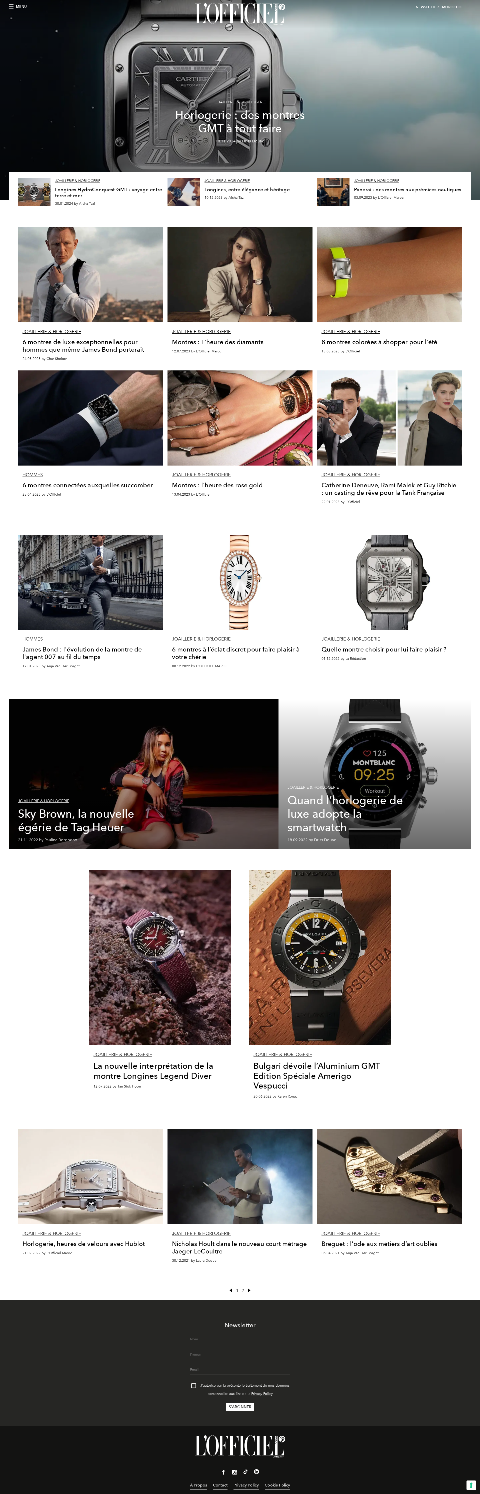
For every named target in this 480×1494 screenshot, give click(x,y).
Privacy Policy (262, 1394)
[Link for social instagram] (234, 1473)
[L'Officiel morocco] (240, 14)
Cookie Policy (277, 1485)
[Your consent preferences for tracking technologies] (471, 1485)
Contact (220, 1485)
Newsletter (427, 7)
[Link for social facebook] (223, 1473)
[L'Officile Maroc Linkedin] (256, 1472)
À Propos (198, 1485)
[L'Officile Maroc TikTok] (245, 1472)
